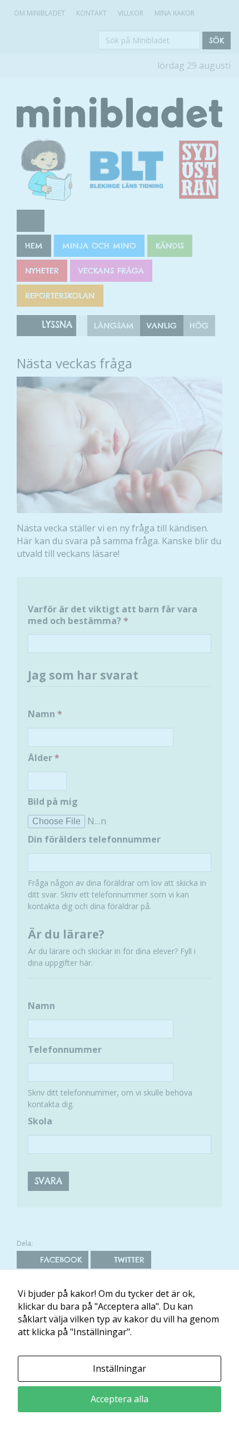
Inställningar (119, 1368)
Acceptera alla (119, 1399)
